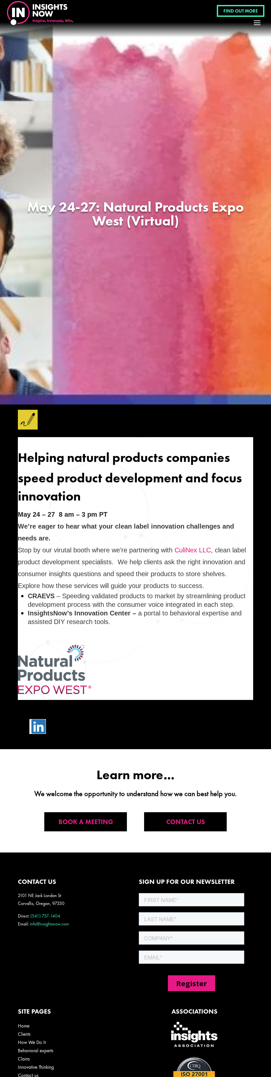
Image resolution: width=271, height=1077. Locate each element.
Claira (24, 1059)
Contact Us (185, 821)
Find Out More (240, 11)
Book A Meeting (85, 821)
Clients (24, 1034)
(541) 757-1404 (45, 916)
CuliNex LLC (192, 550)
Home (23, 1026)
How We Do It (32, 1042)
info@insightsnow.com (49, 924)
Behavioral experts (35, 1050)
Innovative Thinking (36, 1067)
